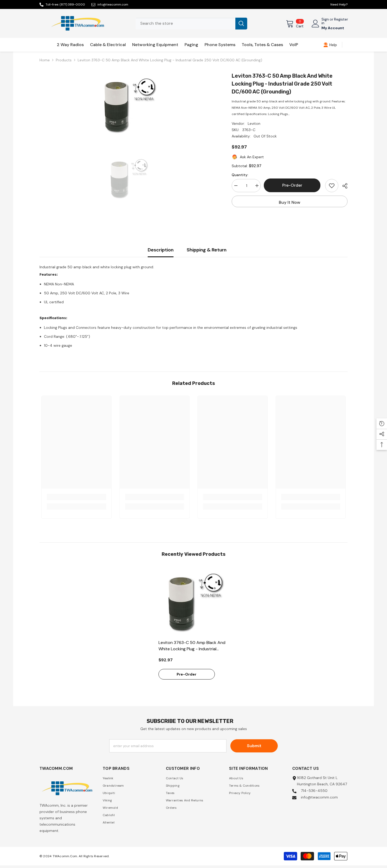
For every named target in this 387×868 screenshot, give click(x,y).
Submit (254, 745)
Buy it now (289, 202)
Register (341, 19)
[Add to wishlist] (331, 185)
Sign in (325, 21)
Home (44, 60)
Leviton (254, 123)
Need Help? (339, 4)
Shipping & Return (206, 250)
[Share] (343, 186)
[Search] (191, 23)
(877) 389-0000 (72, 4)
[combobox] (185, 23)
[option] (127, 105)
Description (160, 250)
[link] (330, 44)
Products (64, 60)
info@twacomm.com (112, 4)
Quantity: (240, 174)
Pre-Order (293, 185)
